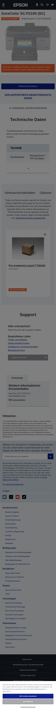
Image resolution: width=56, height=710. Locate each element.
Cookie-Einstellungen (28, 707)
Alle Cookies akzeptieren (28, 696)
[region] (28, 695)
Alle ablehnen (28, 701)
